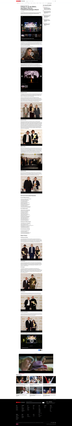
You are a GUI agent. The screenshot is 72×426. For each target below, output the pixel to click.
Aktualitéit (51, 406)
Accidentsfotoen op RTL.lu (38, 422)
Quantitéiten (23, 416)
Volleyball (39, 410)
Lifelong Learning (28, 416)
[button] (21, 25)
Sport (39, 405)
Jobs (27, 414)
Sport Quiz (17, 419)
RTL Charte (34, 422)
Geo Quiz (16, 416)
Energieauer (40, 416)
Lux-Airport (23, 409)
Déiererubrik (28, 409)
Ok (43, 402)
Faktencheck (17, 409)
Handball (39, 409)
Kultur (33, 405)
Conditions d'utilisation (20, 422)
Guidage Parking (23, 410)
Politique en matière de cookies (26, 422)
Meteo (22, 414)
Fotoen (51, 405)
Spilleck (17, 414)
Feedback (17, 422)
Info (39, 414)
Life (27, 405)
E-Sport (39, 412)
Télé (50, 409)
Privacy (23, 422)
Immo (33, 414)
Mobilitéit (23, 405)
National (16, 406)
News (16, 405)
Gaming (45, 405)
